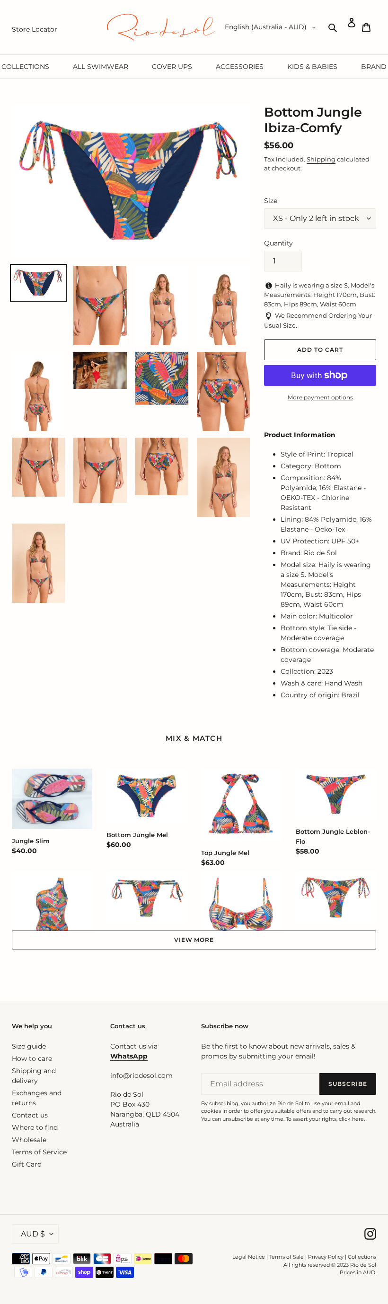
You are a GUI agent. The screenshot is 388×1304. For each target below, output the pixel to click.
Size (270, 200)
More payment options (320, 397)
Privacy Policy (326, 1256)
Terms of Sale (286, 1256)
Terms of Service (39, 1152)
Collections (362, 1256)
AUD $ (33, 1233)
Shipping (321, 159)
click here (351, 1119)
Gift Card (27, 1164)
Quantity (278, 243)
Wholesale (29, 1139)
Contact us (30, 1115)
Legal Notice (248, 1256)
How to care (32, 1058)
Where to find (35, 1127)
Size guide (29, 1046)
